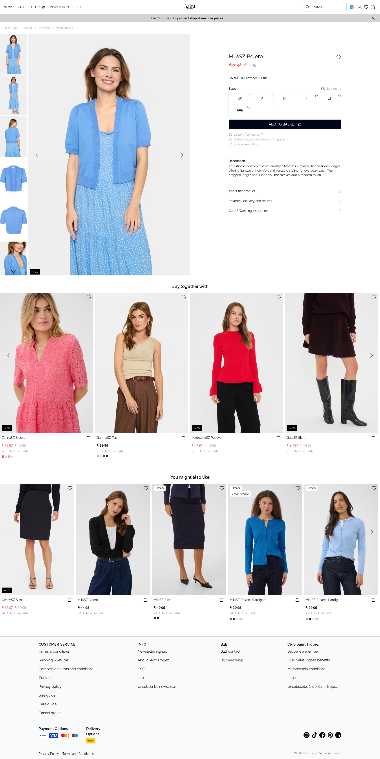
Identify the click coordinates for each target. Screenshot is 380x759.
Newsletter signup (152, 651)
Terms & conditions (54, 651)
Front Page (10, 27)
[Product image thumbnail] (13, 53)
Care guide (48, 704)
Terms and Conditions (78, 753)
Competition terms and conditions (66, 669)
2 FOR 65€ (38, 7)
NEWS (8, 7)
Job (141, 678)
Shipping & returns (54, 660)
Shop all (28, 27)
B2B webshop (232, 660)
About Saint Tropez (153, 660)
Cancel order (49, 713)
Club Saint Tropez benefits (308, 660)
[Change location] (351, 7)
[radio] (240, 99)
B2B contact (230, 651)
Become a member (303, 651)
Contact (45, 678)
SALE (78, 7)
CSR (141, 669)
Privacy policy (50, 686)
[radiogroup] (285, 104)
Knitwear (44, 27)
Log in (292, 678)
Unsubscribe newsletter (157, 686)
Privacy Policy (49, 753)
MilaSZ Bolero (64, 27)
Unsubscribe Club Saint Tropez (312, 686)
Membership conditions (306, 669)
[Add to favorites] (338, 57)
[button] (285, 191)
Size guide (333, 88)
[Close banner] (373, 18)
